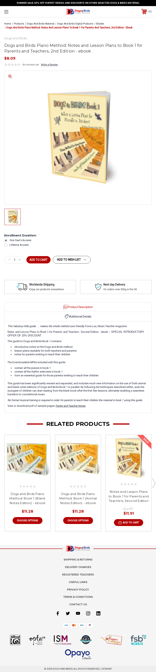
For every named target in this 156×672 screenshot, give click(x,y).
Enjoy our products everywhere (46, 289)
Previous (3, 483)
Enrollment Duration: (21, 235)
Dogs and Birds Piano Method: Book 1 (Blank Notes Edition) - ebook (27, 498)
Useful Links (78, 582)
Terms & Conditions (78, 596)
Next (154, 483)
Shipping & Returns (78, 559)
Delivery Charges (78, 567)
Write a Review (49, 64)
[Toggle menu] (19, 11)
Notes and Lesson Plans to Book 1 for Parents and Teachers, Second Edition (128, 496)
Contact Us (78, 604)
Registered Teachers (78, 574)
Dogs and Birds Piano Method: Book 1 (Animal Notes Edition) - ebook (78, 498)
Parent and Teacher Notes (71, 405)
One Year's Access (20, 240)
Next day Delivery (114, 284)
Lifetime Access (19, 245)
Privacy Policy (78, 589)
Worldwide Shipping (41, 284)
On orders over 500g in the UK (120, 289)
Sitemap (107, 668)
